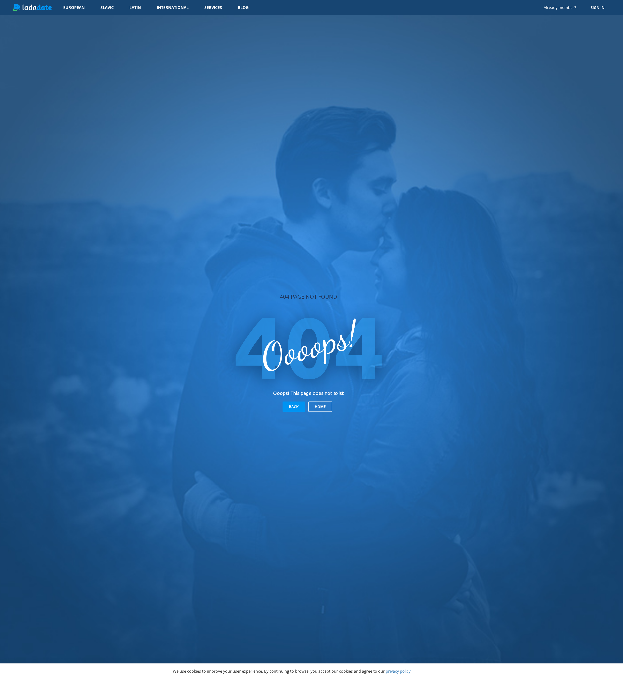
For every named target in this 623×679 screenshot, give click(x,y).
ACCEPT (437, 671)
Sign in (598, 7)
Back (294, 406)
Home (320, 406)
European (74, 7)
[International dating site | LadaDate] (32, 7)
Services (213, 7)
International (173, 7)
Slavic (107, 7)
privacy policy (398, 671)
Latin (135, 7)
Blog (243, 7)
